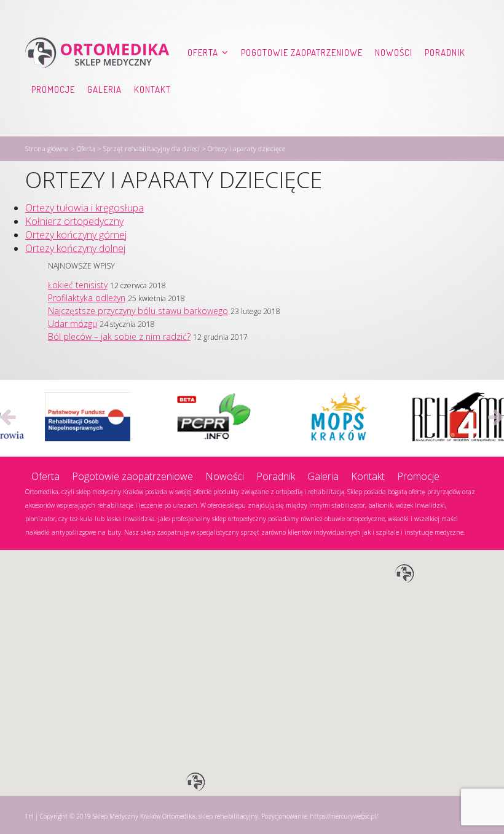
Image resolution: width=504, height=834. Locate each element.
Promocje (53, 89)
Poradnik (445, 52)
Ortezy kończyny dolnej (75, 248)
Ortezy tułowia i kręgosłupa (84, 207)
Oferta (202, 52)
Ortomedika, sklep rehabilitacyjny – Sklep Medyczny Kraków (97, 52)
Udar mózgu (72, 323)
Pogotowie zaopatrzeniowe (302, 52)
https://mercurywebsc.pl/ (344, 816)
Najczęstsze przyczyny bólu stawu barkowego (138, 311)
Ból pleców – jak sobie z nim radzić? (119, 336)
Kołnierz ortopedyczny (74, 221)
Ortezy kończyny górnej (76, 235)
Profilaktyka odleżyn (86, 298)
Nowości (393, 52)
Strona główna (47, 148)
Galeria (104, 89)
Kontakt (152, 89)
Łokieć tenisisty (78, 285)
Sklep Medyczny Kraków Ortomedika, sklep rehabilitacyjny (175, 816)
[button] (404, 574)
